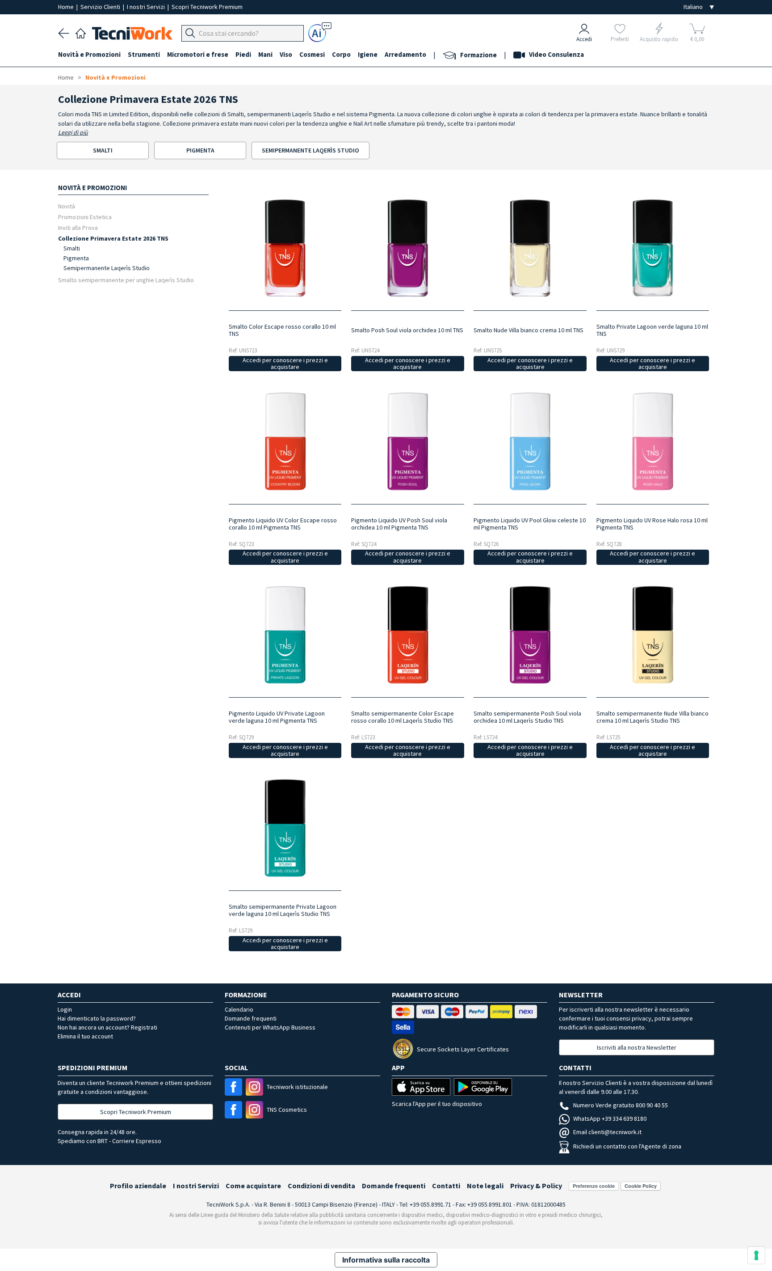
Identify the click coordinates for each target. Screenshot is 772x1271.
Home (66, 7)
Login (65, 1009)
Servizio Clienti (101, 7)
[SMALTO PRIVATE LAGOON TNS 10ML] (652, 248)
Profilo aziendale (138, 1185)
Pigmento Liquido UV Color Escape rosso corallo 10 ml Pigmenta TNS (283, 524)
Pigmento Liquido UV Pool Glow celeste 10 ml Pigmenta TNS (530, 524)
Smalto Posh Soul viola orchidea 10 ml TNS (407, 330)
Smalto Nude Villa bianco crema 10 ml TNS (528, 330)
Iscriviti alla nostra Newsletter (636, 1047)
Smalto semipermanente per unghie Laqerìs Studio (126, 280)
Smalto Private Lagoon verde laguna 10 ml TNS (652, 330)
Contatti (446, 1185)
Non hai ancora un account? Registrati (107, 1027)
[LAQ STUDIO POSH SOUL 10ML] (530, 635)
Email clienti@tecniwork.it (607, 1132)
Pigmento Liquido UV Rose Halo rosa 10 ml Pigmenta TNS (652, 524)
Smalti (71, 248)
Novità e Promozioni (115, 77)
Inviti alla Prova (78, 227)
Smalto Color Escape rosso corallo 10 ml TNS (282, 330)
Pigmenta (76, 258)
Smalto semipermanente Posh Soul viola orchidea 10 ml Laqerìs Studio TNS (527, 717)
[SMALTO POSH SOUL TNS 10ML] (408, 248)
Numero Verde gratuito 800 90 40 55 (620, 1105)
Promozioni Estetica (85, 216)
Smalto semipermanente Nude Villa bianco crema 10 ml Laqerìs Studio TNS (652, 717)
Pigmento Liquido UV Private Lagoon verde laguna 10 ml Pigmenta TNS (277, 717)
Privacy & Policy (536, 1185)
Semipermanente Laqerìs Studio (106, 267)
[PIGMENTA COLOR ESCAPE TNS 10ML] (285, 441)
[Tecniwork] (80, 32)
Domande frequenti (251, 1018)
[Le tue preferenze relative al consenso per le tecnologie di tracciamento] (756, 1255)
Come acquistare (253, 1185)
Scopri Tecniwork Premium (207, 7)
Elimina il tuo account (85, 1036)
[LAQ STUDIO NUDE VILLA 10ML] (652, 635)
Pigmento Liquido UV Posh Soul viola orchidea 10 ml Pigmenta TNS (399, 524)
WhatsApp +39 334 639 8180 (609, 1118)
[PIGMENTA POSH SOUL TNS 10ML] (408, 441)
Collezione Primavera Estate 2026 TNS (113, 238)
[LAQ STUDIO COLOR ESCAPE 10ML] (408, 635)
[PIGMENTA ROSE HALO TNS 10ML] (652, 441)
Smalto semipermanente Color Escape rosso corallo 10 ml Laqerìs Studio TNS (402, 717)
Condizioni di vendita (321, 1185)
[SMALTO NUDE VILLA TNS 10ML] (530, 248)
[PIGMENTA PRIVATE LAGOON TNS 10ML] (285, 635)
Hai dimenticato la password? (97, 1018)
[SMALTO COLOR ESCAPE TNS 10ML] (285, 248)
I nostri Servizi (146, 7)
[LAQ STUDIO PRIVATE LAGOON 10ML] (285, 828)
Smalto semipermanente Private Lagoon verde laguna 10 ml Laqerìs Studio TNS (282, 910)
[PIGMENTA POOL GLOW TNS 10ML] (530, 441)
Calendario (239, 1009)
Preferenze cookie (594, 1185)
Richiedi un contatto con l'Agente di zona (627, 1146)
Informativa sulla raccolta (386, 1259)
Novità (66, 206)
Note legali (485, 1185)
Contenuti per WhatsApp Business (270, 1027)
